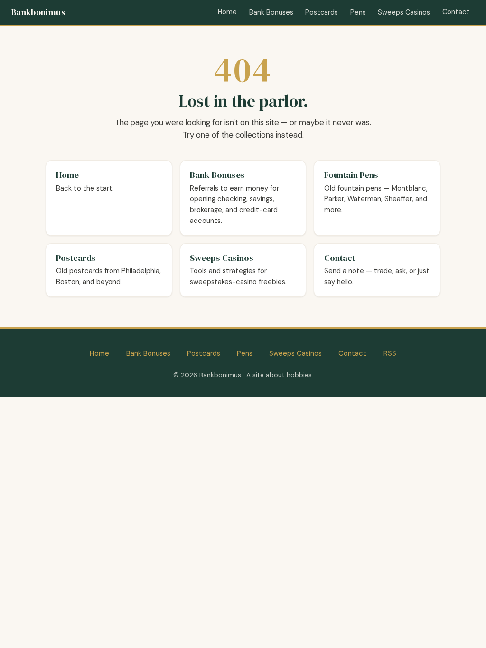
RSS (389, 353)
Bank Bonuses (271, 12)
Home (227, 12)
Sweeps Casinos (404, 12)
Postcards (321, 12)
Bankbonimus (38, 12)
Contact (455, 12)
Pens (358, 12)
